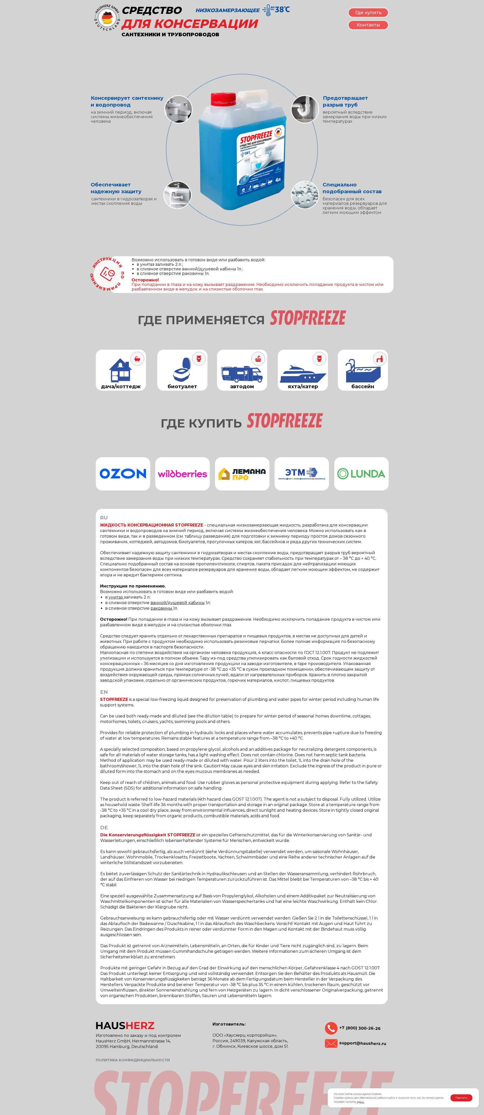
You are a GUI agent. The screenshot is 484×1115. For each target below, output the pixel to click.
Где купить (368, 12)
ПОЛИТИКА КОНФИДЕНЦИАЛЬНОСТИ (133, 1060)
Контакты (368, 25)
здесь (360, 1101)
